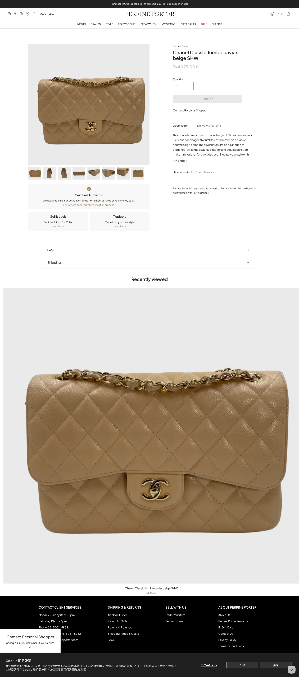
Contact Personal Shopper (190, 110)
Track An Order (117, 615)
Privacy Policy (227, 640)
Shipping (54, 262)
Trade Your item (175, 615)
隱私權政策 (79, 669)
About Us (224, 615)
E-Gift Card (226, 627)
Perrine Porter (181, 46)
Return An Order (118, 621)
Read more (180, 161)
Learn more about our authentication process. (89, 204)
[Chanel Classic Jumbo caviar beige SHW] (34, 173)
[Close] (57, 632)
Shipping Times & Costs (123, 633)
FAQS (111, 640)
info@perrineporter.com (62, 640)
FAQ (50, 250)
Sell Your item (174, 621)
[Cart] (288, 14)
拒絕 (276, 665)
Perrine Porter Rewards (233, 621)
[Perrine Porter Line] (27, 14)
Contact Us (225, 633)
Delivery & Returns (209, 125)
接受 (242, 665)
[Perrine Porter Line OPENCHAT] (33, 14)
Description (180, 125)
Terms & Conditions (231, 646)
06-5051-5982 (57, 627)
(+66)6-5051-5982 (68, 633)
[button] (95, 24)
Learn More (58, 226)
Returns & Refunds (120, 627)
